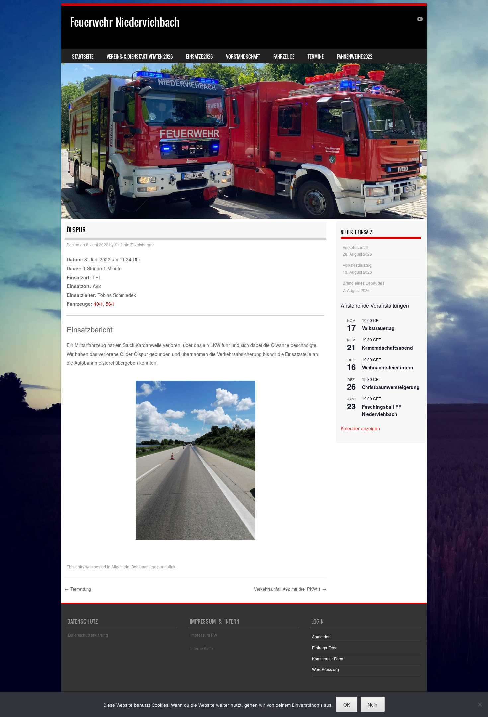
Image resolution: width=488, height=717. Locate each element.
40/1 (98, 303)
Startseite (82, 56)
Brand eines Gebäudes (363, 283)
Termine (316, 56)
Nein (372, 704)
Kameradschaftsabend (387, 347)
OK (346, 704)
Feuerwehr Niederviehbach (125, 22)
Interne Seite (201, 648)
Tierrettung (78, 589)
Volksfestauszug (357, 265)
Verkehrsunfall (355, 247)
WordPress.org (325, 669)
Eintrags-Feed (325, 647)
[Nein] (479, 704)
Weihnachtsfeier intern (387, 367)
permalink (166, 566)
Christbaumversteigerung (391, 387)
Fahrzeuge (283, 56)
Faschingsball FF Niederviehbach (381, 410)
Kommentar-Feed (327, 658)
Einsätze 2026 (199, 56)
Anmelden (321, 636)
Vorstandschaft (243, 56)
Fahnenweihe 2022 (354, 56)
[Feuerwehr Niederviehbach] (244, 112)
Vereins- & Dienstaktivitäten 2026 (140, 56)
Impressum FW (203, 635)
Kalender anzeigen (360, 428)
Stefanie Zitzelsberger (134, 244)
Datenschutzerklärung (88, 635)
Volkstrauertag (378, 328)
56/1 (110, 303)
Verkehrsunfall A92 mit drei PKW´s (290, 589)
